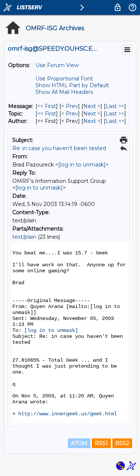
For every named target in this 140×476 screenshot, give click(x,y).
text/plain (24, 237)
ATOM (79, 443)
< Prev (69, 106)
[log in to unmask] (82, 164)
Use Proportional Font (64, 78)
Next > (91, 106)
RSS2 (122, 443)
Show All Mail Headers (64, 92)
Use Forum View (57, 65)
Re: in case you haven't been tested (59, 148)
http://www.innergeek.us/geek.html (67, 414)
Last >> (115, 106)
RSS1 (101, 443)
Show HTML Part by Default (72, 85)
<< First (46, 106)
